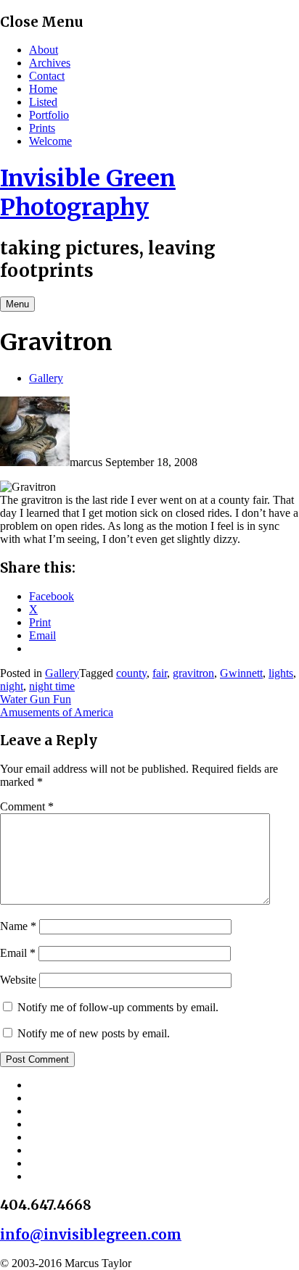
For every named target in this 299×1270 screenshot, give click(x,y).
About (43, 49)
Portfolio (49, 115)
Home (43, 89)
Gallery (46, 378)
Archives (49, 63)
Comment (27, 806)
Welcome (50, 141)
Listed (43, 102)
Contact (47, 76)
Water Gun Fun (35, 699)
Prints (42, 128)
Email (18, 953)
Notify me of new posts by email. (93, 1033)
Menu (17, 304)
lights (281, 673)
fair (159, 673)
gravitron (193, 673)
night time (52, 686)
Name (18, 926)
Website (18, 980)
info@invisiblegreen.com (90, 1235)
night (11, 686)
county (131, 673)
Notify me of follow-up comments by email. (117, 1007)
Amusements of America (56, 712)
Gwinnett (241, 673)
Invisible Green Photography (88, 193)
